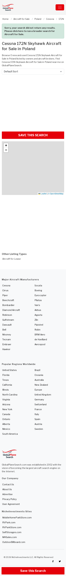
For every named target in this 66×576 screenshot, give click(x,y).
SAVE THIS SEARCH (33, 135)
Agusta (38, 315)
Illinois (5, 389)
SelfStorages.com (11, 532)
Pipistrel (39, 324)
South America (10, 434)
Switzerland (41, 404)
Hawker (6, 349)
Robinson (7, 315)
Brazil (37, 370)
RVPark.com (8, 522)
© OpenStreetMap (55, 193)
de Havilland (41, 339)
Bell (4, 329)
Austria (38, 424)
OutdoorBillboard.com (13, 542)
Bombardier (8, 305)
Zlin (36, 320)
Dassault (7, 324)
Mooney (6, 334)
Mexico (6, 429)
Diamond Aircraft (11, 310)
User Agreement (11, 504)
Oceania (39, 375)
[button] (6, 145)
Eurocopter (40, 295)
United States (9, 370)
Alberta (6, 424)
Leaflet (43, 193)
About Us (7, 489)
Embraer (6, 344)
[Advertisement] (33, 102)
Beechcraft (8, 300)
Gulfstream (8, 320)
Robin (37, 329)
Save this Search (33, 571)
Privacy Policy (9, 499)
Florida (5, 375)
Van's (37, 305)
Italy (37, 414)
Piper (5, 295)
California (7, 384)
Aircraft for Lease (11, 258)
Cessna (6, 285)
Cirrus (5, 290)
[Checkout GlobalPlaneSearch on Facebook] (52, 561)
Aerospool (40, 344)
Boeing (38, 290)
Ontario (6, 419)
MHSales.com (9, 537)
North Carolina (9, 394)
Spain (37, 419)
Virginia (6, 399)
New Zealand (41, 384)
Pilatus (38, 300)
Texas (5, 380)
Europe (38, 389)
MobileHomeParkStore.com (17, 517)
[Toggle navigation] (60, 7)
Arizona (6, 404)
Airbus (38, 310)
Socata (38, 285)
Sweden (39, 429)
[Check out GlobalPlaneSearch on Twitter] (59, 561)
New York (7, 409)
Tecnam (6, 339)
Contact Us (8, 484)
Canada (6, 414)
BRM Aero (40, 334)
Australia (39, 380)
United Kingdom (43, 394)
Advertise (7, 494)
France (38, 409)
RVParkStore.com (11, 527)
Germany (39, 399)
